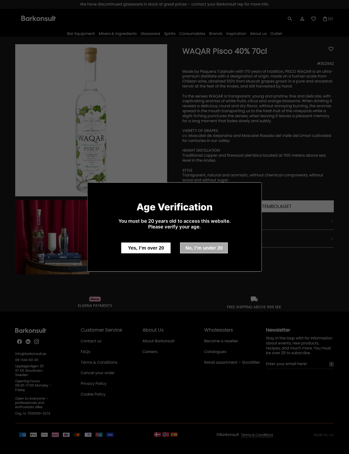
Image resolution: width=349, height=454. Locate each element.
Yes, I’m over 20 (146, 248)
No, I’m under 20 (204, 248)
